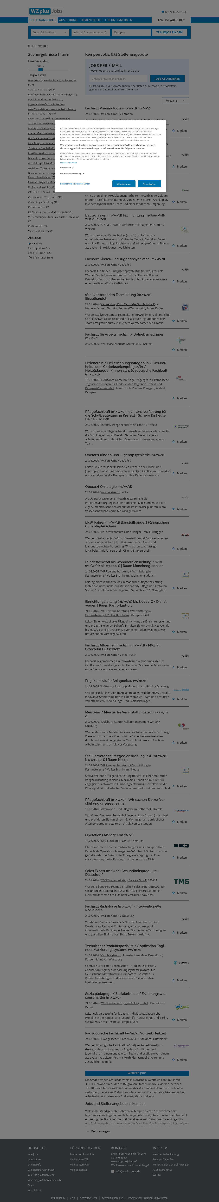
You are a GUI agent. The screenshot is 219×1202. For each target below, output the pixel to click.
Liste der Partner (68, 162)
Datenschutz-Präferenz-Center (75, 183)
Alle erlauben (149, 184)
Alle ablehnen (124, 184)
